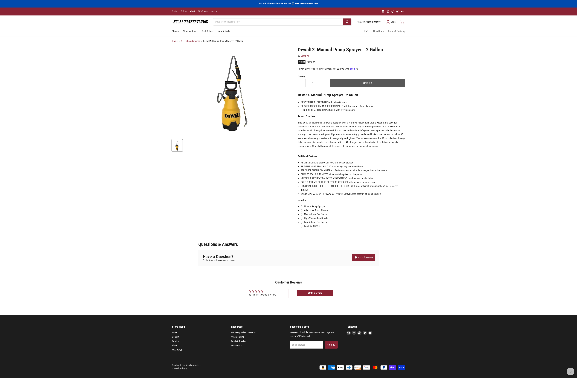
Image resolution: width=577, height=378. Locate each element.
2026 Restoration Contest (207, 11)
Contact (175, 11)
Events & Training (396, 31)
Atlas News (378, 31)
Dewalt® (305, 55)
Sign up (331, 344)
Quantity (301, 76)
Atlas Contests (237, 336)
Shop (174, 31)
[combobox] (278, 21)
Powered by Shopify (179, 368)
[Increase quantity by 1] (324, 83)
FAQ (366, 31)
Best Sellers (207, 31)
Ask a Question (365, 257)
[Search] (347, 21)
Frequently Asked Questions (243, 332)
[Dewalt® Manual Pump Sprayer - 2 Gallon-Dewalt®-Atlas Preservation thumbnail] (177, 145)
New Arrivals (224, 31)
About (192, 11)
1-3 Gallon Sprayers (190, 41)
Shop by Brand (190, 31)
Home (175, 41)
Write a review (315, 293)
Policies (184, 11)
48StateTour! (236, 345)
